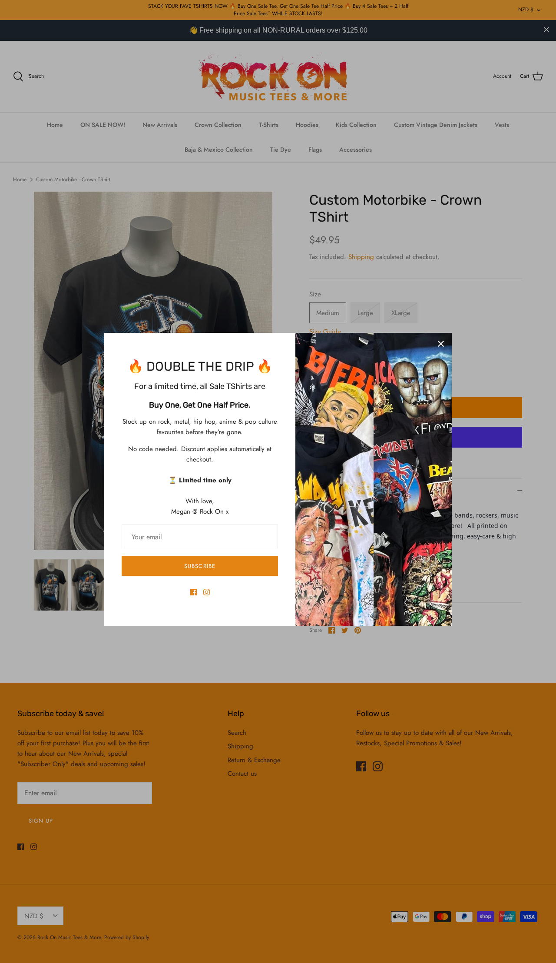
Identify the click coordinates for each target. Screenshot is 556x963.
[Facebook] (193, 592)
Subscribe (199, 566)
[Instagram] (206, 592)
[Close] (440, 343)
